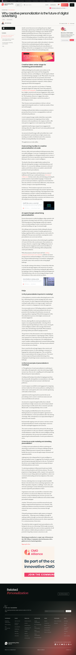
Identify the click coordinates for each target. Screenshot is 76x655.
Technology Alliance (50, 1)
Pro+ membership (37, 627)
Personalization (11, 10)
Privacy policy (47, 630)
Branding (66, 621)
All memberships (37, 637)
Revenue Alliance (28, 1)
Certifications (53, 4)
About (73, 1)
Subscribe (71, 40)
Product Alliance (35, 1)
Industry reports (28, 621)
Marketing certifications (7, 621)
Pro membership (37, 624)
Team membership (37, 634)
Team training (7, 624)
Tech (65, 633)
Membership (64, 4)
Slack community (57, 621)
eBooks (26, 633)
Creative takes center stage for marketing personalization (8, 36)
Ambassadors (47, 627)
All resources (27, 638)
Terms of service (47, 632)
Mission (45, 621)
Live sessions (17, 626)
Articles (4, 19)
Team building (67, 635)
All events (17, 635)
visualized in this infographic (29, 90)
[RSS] (70, 644)
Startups (66, 631)
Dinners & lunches (17, 624)
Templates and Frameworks (28, 628)
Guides (26, 631)
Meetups (16, 631)
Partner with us (47, 625)
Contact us (46, 623)
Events (47, 4)
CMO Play (17, 633)
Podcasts (26, 635)
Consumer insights (66, 628)
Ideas (65, 625)
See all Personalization (63, 594)
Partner (68, 1)
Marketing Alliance (13, 1)
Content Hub (4, 10)
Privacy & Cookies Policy (10, 649)
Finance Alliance (42, 1)
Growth (65, 623)
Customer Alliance (21, 1)
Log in (72, 4)
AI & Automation (9, 19)
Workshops (17, 629)
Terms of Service (41, 649)
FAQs (3, 46)
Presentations (27, 625)
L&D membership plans (7, 628)
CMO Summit (17, 621)
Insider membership (37, 621)
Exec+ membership (37, 631)
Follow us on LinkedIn (9, 28)
